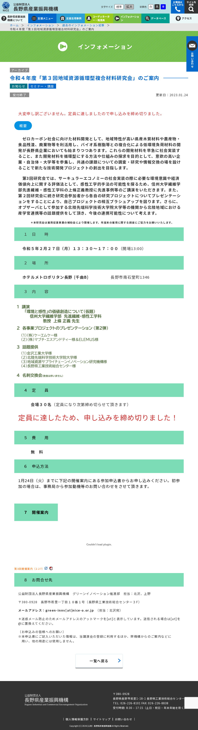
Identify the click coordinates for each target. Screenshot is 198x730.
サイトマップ (102, 719)
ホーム (14, 25)
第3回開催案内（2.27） (29, 568)
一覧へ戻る (99, 660)
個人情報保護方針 (77, 719)
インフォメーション (40, 25)
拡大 (129, 6)
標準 (119, 6)
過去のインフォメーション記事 (83, 25)
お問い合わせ (123, 719)
